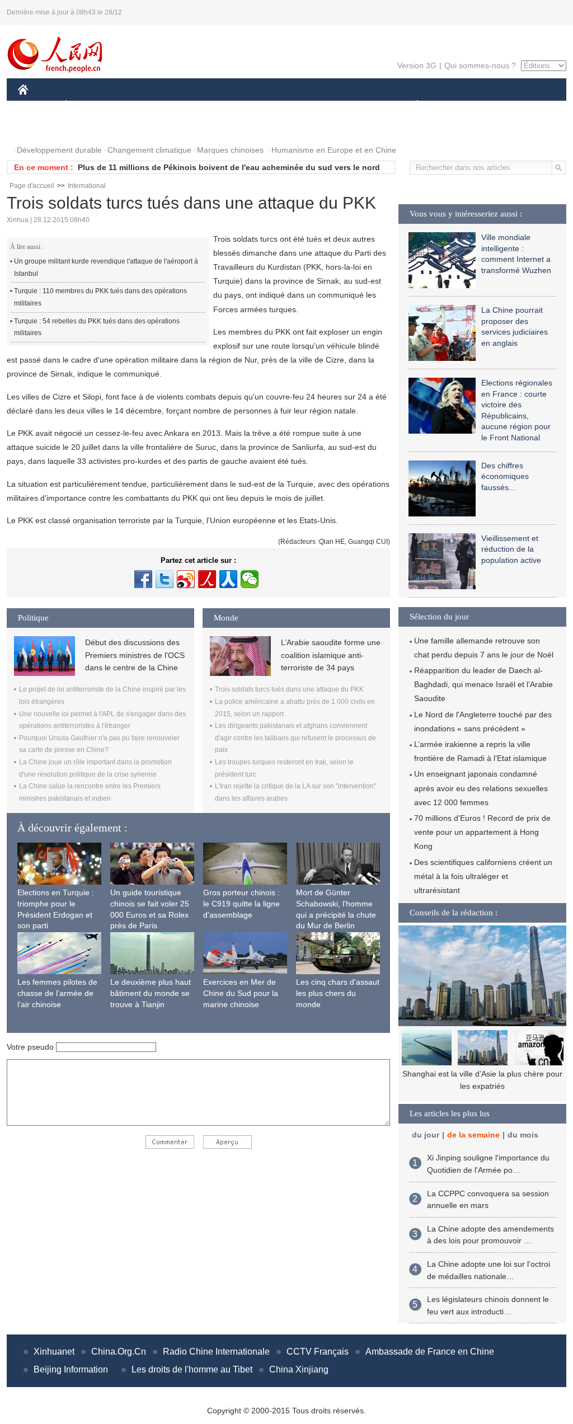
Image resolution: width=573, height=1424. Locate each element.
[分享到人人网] (228, 579)
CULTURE (288, 105)
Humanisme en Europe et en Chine (333, 149)
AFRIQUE (186, 105)
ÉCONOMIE (87, 105)
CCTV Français (317, 1351)
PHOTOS (41, 128)
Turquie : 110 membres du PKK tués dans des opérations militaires (100, 297)
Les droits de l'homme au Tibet (191, 1369)
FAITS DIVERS (350, 105)
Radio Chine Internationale (216, 1351)
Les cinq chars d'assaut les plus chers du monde (337, 992)
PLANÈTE (411, 105)
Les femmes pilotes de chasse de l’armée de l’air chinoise (57, 992)
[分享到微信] (250, 579)
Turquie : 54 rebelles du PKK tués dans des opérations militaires (97, 327)
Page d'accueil (32, 186)
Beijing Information (71, 1369)
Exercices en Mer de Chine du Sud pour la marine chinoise (240, 992)
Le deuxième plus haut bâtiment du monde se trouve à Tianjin (150, 992)
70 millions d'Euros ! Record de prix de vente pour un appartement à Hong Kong (482, 832)
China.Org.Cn (118, 1351)
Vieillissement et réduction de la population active (511, 549)
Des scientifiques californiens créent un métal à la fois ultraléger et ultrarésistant (483, 876)
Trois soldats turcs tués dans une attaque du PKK (289, 689)
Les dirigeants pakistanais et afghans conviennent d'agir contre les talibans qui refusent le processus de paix (295, 738)
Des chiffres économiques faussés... (505, 476)
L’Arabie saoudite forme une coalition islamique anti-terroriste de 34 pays (331, 655)
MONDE (139, 105)
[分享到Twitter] (164, 579)
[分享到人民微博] (207, 579)
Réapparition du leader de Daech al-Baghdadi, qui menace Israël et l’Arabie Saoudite (483, 684)
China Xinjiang (298, 1369)
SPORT (457, 105)
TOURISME (505, 105)
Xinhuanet (54, 1351)
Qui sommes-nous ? (480, 65)
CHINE (37, 105)
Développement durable (59, 149)
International (87, 186)
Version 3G (416, 65)
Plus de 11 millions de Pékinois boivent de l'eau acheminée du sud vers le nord (229, 167)
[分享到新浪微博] (186, 579)
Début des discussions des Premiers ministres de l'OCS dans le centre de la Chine (135, 655)
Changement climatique (149, 149)
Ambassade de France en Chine (429, 1351)
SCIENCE (237, 105)
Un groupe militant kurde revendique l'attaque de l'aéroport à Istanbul (106, 267)
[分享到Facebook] (143, 579)
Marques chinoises (230, 149)
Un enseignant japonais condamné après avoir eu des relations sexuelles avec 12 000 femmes (481, 787)
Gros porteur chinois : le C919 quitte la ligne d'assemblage (241, 903)
